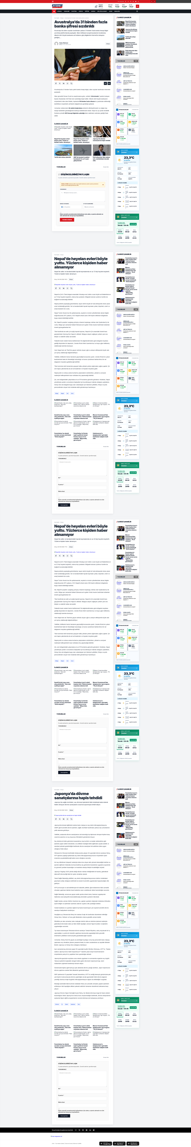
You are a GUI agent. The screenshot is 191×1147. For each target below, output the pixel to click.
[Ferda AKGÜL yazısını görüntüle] (137, 95)
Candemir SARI (127, 89)
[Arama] (137, 6)
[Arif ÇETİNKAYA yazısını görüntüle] (137, 80)
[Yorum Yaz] (71, 83)
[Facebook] (55, 83)
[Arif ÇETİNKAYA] (119, 82)
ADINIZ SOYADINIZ (64, 203)
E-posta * (61, 484)
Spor (110, 11)
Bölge (56, 393)
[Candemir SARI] (119, 90)
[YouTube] (86, 1130)
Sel (67, 393)
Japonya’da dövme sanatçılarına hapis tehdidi (78, 795)
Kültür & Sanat (102, 11)
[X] (79, 1130)
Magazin (117, 11)
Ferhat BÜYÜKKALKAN (127, 104)
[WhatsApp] (67, 83)
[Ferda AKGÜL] (119, 98)
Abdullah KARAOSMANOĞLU (128, 73)
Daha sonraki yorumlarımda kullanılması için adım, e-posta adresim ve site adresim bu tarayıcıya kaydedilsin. (81, 214)
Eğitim (87, 11)
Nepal (62, 393)
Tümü (135, 60)
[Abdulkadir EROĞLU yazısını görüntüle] (137, 64)
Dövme (57, 1004)
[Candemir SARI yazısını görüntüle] (137, 88)
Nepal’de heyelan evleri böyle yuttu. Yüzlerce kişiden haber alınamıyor (81, 262)
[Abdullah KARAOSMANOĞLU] (119, 74)
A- (105, 83)
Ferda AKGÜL (127, 96)
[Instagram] (83, 1130)
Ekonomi (66, 11)
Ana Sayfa (56, 18)
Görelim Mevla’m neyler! (129, 91)
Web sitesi (61, 491)
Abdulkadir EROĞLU (129, 66)
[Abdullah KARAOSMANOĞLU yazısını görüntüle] (137, 72)
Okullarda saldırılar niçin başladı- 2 (129, 83)
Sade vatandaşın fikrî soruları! (128, 98)
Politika (74, 11)
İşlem (66, 1004)
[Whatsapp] (93, 1130)
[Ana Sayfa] (54, 11)
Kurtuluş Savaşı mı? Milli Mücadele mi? (129, 76)
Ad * (59, 477)
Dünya (81, 11)
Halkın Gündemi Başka (129, 67)
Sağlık (93, 11)
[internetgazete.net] (57, 6)
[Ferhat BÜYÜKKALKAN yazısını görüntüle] (137, 103)
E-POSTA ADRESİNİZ (88, 203)
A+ (109, 83)
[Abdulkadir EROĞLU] (119, 67)
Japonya (73, 1004)
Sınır (72, 393)
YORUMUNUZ (63, 189)
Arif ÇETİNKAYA (127, 81)
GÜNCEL (59, 11)
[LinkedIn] (63, 83)
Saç (79, 1004)
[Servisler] (137, 11)
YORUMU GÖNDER (67, 219)
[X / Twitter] (59, 83)
